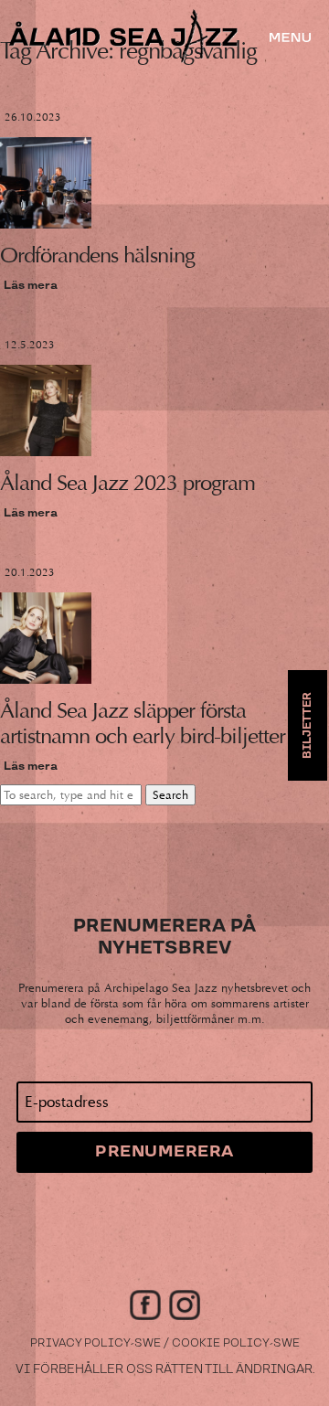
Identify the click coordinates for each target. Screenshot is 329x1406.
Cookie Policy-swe (236, 1343)
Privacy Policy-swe (95, 1343)
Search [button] (170, 795)
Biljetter (307, 725)
